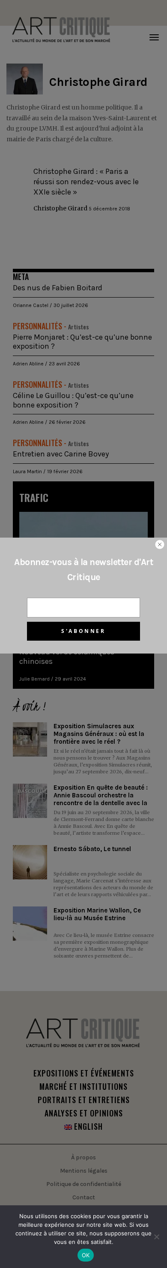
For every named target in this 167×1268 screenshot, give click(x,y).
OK (86, 1255)
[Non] (156, 1236)
